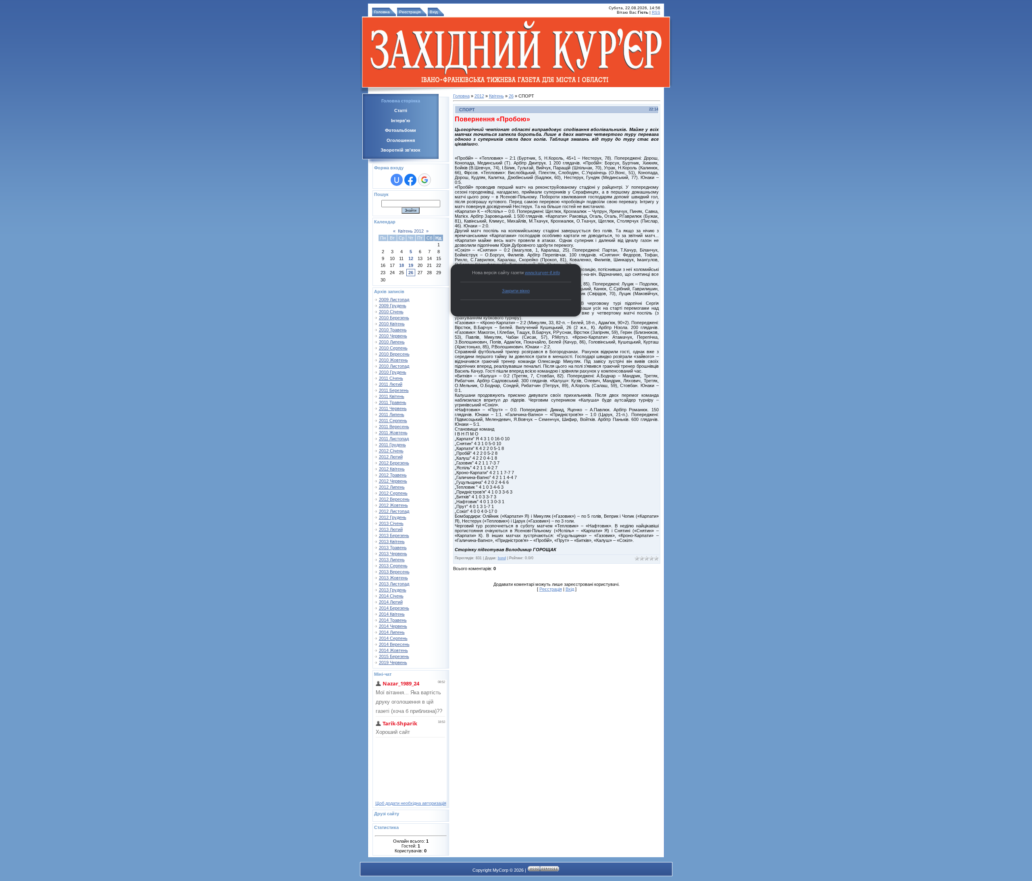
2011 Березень (394, 390)
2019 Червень (393, 662)
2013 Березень (394, 535)
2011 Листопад (394, 438)
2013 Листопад (394, 583)
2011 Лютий (390, 384)
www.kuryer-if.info (542, 272)
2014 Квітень (392, 614)
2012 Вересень (394, 499)
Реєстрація (409, 12)
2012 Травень (393, 475)
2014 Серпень (393, 638)
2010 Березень (394, 317)
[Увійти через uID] (397, 180)
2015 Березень (394, 656)
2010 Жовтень (393, 360)
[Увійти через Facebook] (410, 180)
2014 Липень (392, 632)
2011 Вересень (394, 426)
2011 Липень (391, 414)
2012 (479, 96)
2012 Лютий (391, 456)
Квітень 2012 (411, 231)
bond (502, 558)
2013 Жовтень (393, 577)
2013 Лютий (391, 529)
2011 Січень (391, 378)
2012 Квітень (392, 469)
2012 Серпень (393, 493)
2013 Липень (392, 559)
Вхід (434, 12)
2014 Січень (391, 596)
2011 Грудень (392, 444)
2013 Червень (393, 553)
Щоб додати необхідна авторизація (410, 803)
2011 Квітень (391, 396)
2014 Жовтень (393, 650)
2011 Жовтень (393, 432)
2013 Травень (393, 547)
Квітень (496, 96)
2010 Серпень (393, 348)
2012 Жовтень (393, 505)
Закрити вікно (516, 290)
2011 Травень (392, 402)
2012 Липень (392, 487)
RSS (656, 12)
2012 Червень (393, 481)
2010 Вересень (394, 354)
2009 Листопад (394, 299)
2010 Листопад (394, 366)
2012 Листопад (394, 511)
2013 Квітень (392, 541)
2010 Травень (393, 329)
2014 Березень (394, 608)
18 (401, 265)
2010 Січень (391, 311)
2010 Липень (392, 341)
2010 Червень (393, 335)
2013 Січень (391, 523)
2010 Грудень (392, 372)
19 (410, 265)
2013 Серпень (393, 565)
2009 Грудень (392, 305)
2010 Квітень (392, 323)
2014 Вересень (394, 644)
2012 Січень (391, 450)
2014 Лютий (391, 602)
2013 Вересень (394, 571)
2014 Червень (393, 626)
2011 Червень (393, 408)
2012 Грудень (392, 517)
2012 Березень (394, 462)
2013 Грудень (392, 589)
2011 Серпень (393, 420)
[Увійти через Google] (424, 179)
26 (410, 272)
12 (410, 258)
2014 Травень (393, 620)
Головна (382, 12)
